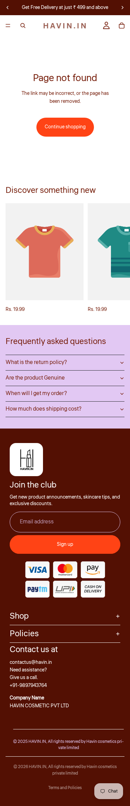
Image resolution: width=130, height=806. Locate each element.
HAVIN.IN (37, 767)
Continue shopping (65, 127)
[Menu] (8, 25)
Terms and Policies (65, 788)
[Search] (23, 25)
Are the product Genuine (35, 378)
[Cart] (121, 25)
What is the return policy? (36, 362)
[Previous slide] (7, 7)
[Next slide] (122, 7)
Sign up (65, 544)
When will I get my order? (36, 393)
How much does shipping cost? (43, 409)
